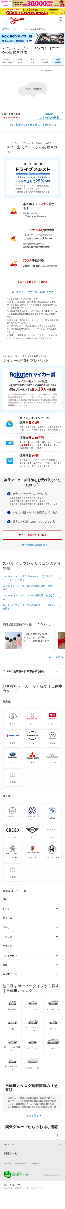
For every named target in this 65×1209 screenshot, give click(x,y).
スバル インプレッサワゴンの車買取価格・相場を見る (29, 588)
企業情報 (7, 1163)
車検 (32, 61)
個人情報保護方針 (21, 1163)
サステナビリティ (37, 1188)
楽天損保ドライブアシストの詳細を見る (33, 292)
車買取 (20, 61)
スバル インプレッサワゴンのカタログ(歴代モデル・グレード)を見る (28, 578)
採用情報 (35, 1163)
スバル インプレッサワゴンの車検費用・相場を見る (29, 597)
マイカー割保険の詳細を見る (32, 544)
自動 (58, 61)
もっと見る (54, 657)
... (20, 29)
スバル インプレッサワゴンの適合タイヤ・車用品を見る (29, 607)
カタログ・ (7, 61)
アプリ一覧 (8, 1188)
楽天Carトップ (8, 29)
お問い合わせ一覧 (21, 1188)
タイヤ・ (45, 61)
